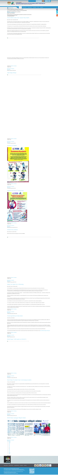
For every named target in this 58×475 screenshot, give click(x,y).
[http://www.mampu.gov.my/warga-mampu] (50, 465)
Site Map (25, 465)
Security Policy (11, 465)
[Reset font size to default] (8, 462)
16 (9, 447)
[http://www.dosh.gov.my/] (45, 465)
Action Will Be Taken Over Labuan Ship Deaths (18, 17)
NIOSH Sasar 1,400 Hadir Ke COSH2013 (16, 339)
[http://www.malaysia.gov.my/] (35, 465)
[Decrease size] (9, 462)
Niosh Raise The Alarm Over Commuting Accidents (19, 380)
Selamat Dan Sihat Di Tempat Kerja (15, 190)
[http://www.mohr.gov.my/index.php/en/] (43, 465)
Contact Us (41, 7)
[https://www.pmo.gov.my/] (38, 465)
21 (9, 451)
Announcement (30, 7)
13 (9, 444)
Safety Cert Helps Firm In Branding (15, 284)
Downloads (34, 7)
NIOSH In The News (14, 65)
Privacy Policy (6, 465)
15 (9, 446)
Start (9, 441)
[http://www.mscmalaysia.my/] (40, 465)
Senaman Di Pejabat (12, 145)
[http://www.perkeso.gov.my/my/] (48, 465)
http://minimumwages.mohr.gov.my (45, 330)
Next (9, 452)
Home (20, 7)
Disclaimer (21, 465)
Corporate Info (24, 7)
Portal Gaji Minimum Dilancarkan (15, 316)
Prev (9, 442)
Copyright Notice (16, 465)
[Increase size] (6, 462)
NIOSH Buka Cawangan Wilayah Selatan (16, 418)
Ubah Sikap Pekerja (11, 72)
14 (9, 445)
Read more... (9, 69)
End (9, 453)
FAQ (38, 7)
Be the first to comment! (10, 68)
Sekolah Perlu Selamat (12, 229)
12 (9, 443)
